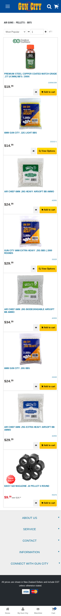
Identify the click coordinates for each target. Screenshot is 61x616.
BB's (29, 22)
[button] (8, 6)
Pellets (20, 22)
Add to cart (49, 92)
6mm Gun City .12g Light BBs (20, 133)
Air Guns (8, 22)
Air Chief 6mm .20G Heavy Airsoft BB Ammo (29, 191)
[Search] (49, 6)
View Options (48, 151)
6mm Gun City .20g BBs (17, 368)
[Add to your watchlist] (36, 92)
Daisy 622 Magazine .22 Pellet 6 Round (26, 486)
